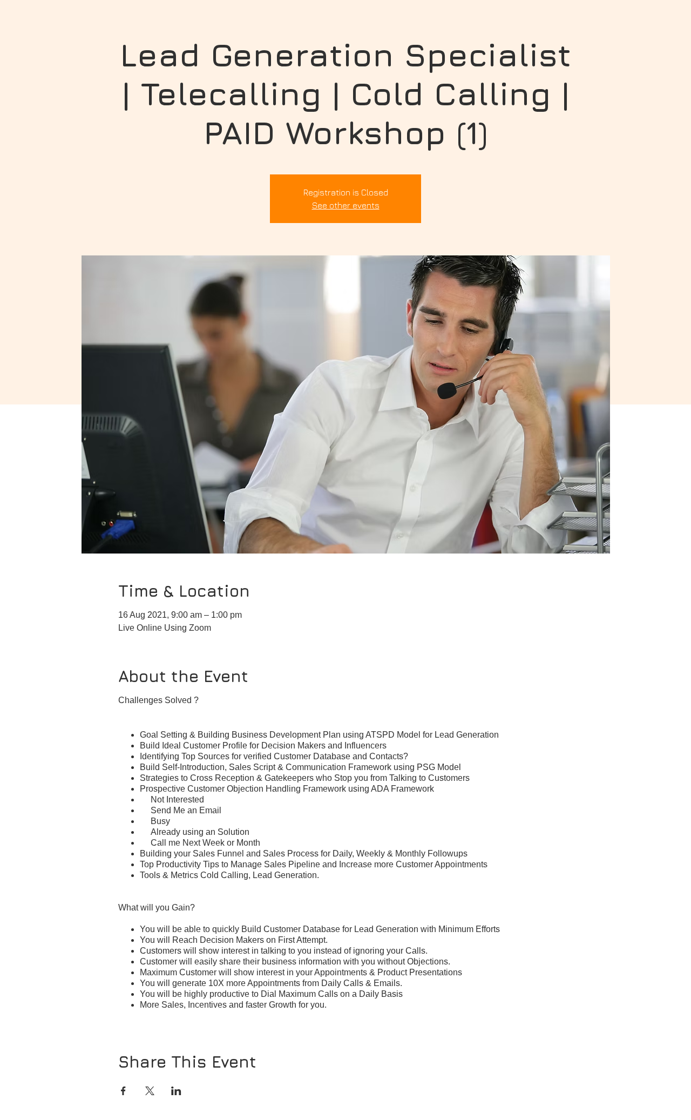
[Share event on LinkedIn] (176, 1091)
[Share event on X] (150, 1091)
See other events (346, 205)
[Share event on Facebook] (123, 1091)
